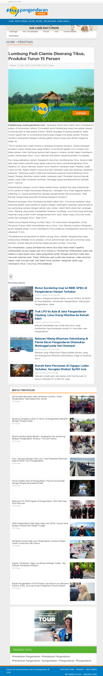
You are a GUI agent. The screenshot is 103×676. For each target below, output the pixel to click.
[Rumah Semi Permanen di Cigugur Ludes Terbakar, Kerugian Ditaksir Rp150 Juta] (21, 370)
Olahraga (13, 32)
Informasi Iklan (73, 674)
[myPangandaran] (29, 11)
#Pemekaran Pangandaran (26, 656)
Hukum (85, 32)
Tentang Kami (67, 670)
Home (11, 21)
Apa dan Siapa (50, 21)
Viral (56, 32)
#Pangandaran (66, 661)
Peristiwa (25, 42)
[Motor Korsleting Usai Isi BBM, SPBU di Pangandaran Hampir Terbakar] (21, 295)
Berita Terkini (21, 21)
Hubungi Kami (90, 674)
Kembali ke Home (14, 1)
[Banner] (53, 626)
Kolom (32, 21)
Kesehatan (14, 36)
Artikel (39, 21)
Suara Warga (63, 21)
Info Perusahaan (30, 32)
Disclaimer (91, 670)
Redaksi (80, 670)
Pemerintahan (69, 32)
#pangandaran (49, 661)
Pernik (46, 32)
